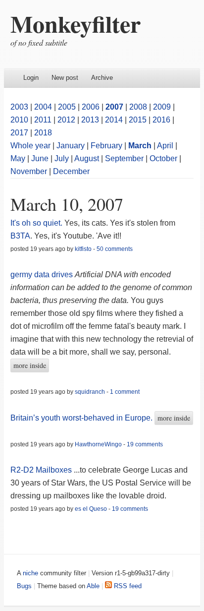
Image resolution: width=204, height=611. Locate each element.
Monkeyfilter (75, 23)
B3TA (20, 236)
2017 (19, 132)
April (165, 145)
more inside (29, 365)
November (28, 171)
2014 (114, 120)
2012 (66, 120)
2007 (114, 107)
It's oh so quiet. (36, 223)
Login (31, 77)
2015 (138, 120)
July (61, 158)
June (40, 158)
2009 (162, 107)
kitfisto (83, 248)
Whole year (30, 145)
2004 (43, 107)
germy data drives (41, 274)
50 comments (115, 248)
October (163, 158)
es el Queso (91, 508)
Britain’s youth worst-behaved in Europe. (81, 418)
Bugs (24, 586)
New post (64, 77)
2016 (161, 120)
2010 (19, 120)
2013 (90, 120)
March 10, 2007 (66, 204)
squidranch (90, 391)
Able (93, 586)
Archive (102, 77)
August (86, 158)
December (71, 171)
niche (30, 573)
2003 (19, 107)
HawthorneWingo (98, 444)
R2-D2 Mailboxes (41, 470)
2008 (138, 107)
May (17, 158)
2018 (43, 132)
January (70, 145)
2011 (42, 120)
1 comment (125, 391)
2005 (67, 107)
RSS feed (127, 586)
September (124, 158)
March (140, 145)
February (106, 145)
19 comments (145, 444)
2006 (91, 107)
